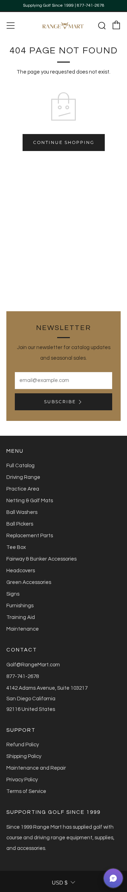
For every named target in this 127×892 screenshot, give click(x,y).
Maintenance (22, 629)
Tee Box (16, 547)
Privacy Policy (22, 779)
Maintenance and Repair (36, 768)
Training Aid (20, 617)
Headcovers (20, 570)
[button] (113, 878)
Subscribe (60, 401)
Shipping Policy (23, 756)
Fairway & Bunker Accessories (41, 559)
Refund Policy (22, 744)
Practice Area (22, 489)
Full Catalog (20, 465)
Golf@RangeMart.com (33, 664)
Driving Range (23, 477)
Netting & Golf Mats (29, 500)
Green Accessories (28, 582)
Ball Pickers (19, 524)
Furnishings (20, 605)
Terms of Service (26, 791)
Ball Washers (21, 512)
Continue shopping (63, 142)
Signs (12, 594)
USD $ (59, 883)
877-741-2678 (22, 676)
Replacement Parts (29, 535)
